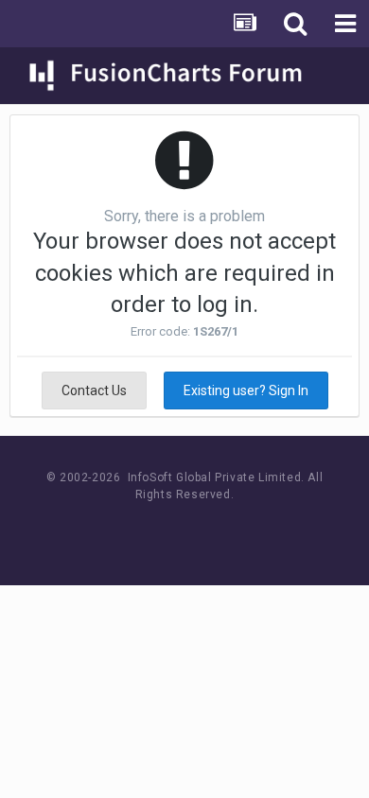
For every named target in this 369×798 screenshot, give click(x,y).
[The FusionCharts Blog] (123, 529)
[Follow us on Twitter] (208, 529)
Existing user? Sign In (246, 390)
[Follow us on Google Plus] (251, 529)
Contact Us (94, 390)
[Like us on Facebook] (166, 529)
